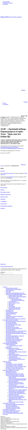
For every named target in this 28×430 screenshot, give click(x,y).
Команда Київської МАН (12, 288)
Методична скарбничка (11, 405)
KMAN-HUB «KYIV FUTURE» (16, 402)
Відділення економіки (11, 322)
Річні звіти (8, 291)
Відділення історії (10, 326)
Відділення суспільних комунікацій (14, 339)
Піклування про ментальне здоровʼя (11, 410)
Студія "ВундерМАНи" (11, 342)
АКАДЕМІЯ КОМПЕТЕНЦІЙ (10, 343)
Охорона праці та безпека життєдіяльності (16, 318)
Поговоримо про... (13, 301)
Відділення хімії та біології (12, 337)
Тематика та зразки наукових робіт (14, 367)
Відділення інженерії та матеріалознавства (16, 321)
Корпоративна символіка (6, 206)
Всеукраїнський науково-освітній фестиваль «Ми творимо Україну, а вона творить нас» (18, 387)
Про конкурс (9, 362)
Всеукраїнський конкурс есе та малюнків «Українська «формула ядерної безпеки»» (16, 383)
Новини (2, 189)
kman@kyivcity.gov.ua (9, 173)
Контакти (5, 4)
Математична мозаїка (14, 394)
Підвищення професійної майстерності (15, 404)
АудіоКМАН (3, 201)
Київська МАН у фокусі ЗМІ (15, 295)
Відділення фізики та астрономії (13, 324)
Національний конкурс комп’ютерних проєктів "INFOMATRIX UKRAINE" (17, 379)
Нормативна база (10, 290)
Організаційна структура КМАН (13, 289)
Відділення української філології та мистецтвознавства (14, 329)
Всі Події (3, 171)
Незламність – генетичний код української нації (16, 350)
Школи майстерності (11, 344)
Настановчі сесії (9, 310)
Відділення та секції (8, 2)
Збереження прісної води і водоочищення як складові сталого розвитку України (17, 359)
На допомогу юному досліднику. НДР (15, 368)
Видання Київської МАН (14, 307)
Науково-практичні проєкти (12, 348)
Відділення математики (11, 323)
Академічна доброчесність (9, 409)
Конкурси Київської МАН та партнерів (15, 375)
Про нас (5, 286)
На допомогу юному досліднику (10, 411)
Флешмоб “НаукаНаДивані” (17, 300)
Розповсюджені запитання (7, 266)
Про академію (6, 1)
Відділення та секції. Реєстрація (10, 319)
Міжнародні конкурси (6, 194)
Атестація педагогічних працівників (14, 316)
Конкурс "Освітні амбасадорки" (16, 395)
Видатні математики (13, 381)
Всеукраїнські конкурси (11, 372)
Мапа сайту (3, 264)
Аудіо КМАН (12, 306)
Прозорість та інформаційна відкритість (15, 293)
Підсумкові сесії (9, 311)
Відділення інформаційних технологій (15, 335)
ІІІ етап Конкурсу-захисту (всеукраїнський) (16, 366)
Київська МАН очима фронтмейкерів (17, 296)
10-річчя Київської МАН (11, 312)
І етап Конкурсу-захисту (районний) (14, 364)
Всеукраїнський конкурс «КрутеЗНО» (15, 373)
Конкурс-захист (4, 196)
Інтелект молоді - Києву (14, 302)
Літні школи (9, 346)
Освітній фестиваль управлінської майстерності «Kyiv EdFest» (16, 398)
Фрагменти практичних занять (13, 408)
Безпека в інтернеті (10, 317)
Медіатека (3, 199)
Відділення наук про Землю (12, 327)
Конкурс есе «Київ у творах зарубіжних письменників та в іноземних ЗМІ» (18, 390)
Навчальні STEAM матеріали (13, 406)
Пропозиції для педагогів (9, 403)
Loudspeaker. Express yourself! (15, 345)
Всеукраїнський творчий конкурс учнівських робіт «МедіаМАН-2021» (17, 393)
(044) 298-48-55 (10, 176)
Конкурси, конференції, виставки (11, 370)
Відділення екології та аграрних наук (14, 332)
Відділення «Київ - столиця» (12, 338)
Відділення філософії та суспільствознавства (16, 331)
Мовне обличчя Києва (14, 354)
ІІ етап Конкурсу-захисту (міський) (14, 365)
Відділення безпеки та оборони (13, 340)
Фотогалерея (3, 203)
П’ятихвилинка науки (16, 299)
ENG (24, 90)
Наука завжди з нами (13, 297)
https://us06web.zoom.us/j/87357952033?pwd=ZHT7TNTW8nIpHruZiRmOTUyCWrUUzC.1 (12, 148)
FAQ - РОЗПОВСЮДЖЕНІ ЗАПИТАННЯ (13, 413)
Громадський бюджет (11, 313)
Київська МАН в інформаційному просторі (16, 294)
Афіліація (8, 315)
